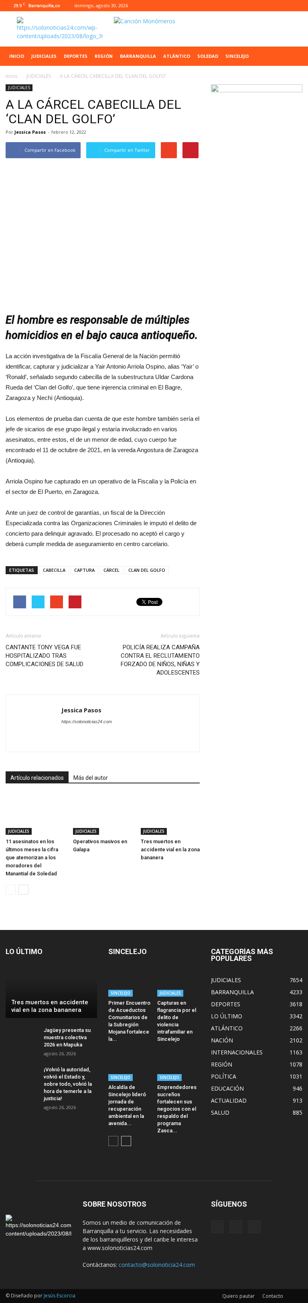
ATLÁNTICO (176, 56)
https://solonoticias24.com (86, 721)
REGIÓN (104, 56)
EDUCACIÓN (227, 1088)
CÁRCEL (111, 570)
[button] (292, 56)
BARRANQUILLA (138, 56)
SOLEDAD (207, 56)
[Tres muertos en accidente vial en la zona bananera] (170, 814)
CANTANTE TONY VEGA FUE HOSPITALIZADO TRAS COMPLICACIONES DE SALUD (44, 656)
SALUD (220, 1112)
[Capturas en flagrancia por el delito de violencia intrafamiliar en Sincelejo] (178, 982)
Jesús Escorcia (59, 1295)
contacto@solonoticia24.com (157, 1264)
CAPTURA (84, 570)
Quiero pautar (238, 1296)
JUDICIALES (44, 56)
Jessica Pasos (30, 132)
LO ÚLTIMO (226, 1016)
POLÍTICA (223, 1076)
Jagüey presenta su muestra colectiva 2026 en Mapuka (67, 1037)
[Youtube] (296, 5)
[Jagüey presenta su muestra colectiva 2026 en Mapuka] (22, 1038)
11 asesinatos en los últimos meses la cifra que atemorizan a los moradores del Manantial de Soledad (32, 857)
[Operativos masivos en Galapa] (102, 814)
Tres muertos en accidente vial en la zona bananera (170, 849)
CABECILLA (54, 570)
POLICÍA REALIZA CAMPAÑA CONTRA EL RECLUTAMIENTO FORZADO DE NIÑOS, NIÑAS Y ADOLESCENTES (160, 660)
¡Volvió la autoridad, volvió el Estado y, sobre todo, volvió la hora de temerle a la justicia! (68, 1083)
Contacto (272, 1296)
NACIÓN (222, 1040)
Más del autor (90, 778)
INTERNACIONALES (237, 1052)
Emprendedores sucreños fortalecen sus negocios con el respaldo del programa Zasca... (177, 1109)
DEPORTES (75, 56)
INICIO (16, 56)
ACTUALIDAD (229, 1100)
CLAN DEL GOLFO (146, 570)
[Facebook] (270, 5)
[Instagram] (283, 5)
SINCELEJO (237, 56)
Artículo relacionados (37, 778)
